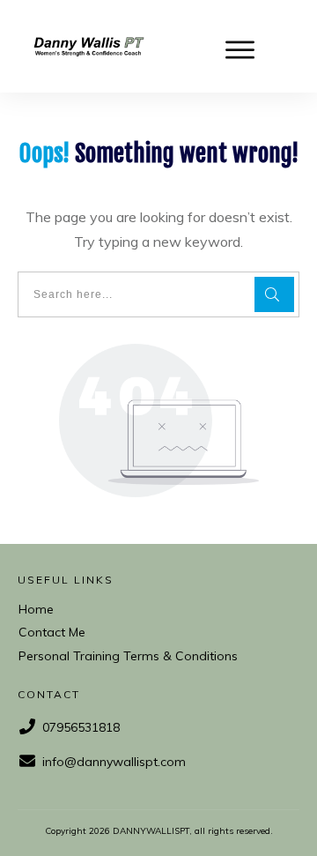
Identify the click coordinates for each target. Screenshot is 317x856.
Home (36, 609)
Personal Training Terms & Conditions (128, 656)
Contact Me (51, 632)
